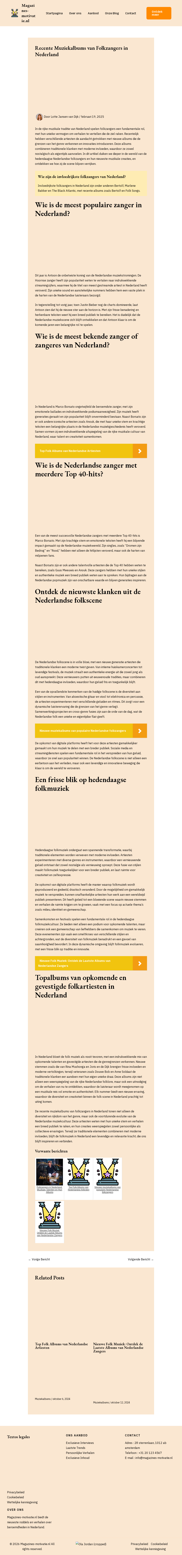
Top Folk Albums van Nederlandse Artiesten (61, 1346)
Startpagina (54, 13)
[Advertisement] (91, 87)
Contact (130, 13)
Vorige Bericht (39, 1259)
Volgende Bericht (141, 1259)
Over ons (75, 13)
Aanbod (93, 13)
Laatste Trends (75, 1448)
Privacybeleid (15, 1492)
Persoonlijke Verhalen (80, 1453)
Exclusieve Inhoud (77, 1458)
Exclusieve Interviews (80, 1443)
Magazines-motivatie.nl (29, 12)
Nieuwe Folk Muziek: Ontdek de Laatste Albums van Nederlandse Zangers (118, 1347)
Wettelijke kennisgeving (22, 1502)
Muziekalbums (43, 1399)
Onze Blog (112, 13)
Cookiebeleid (15, 1497)
